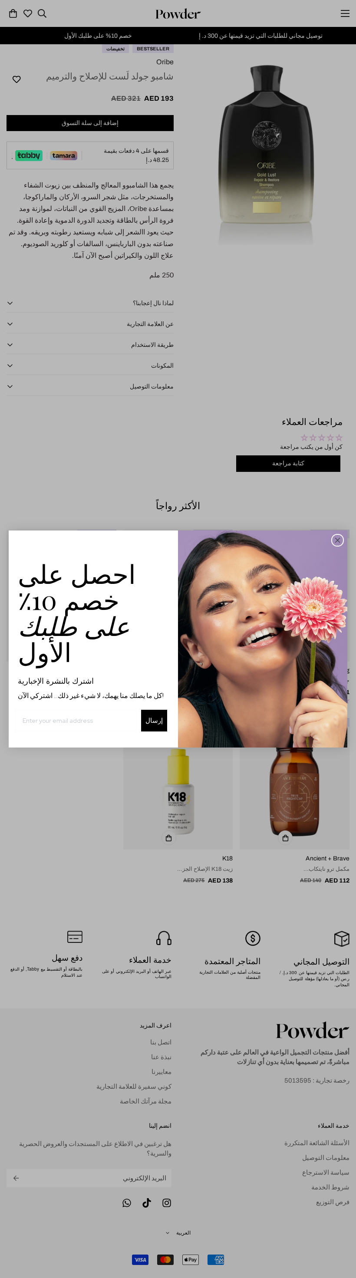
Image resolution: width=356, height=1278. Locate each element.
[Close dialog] (337, 540)
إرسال (154, 720)
